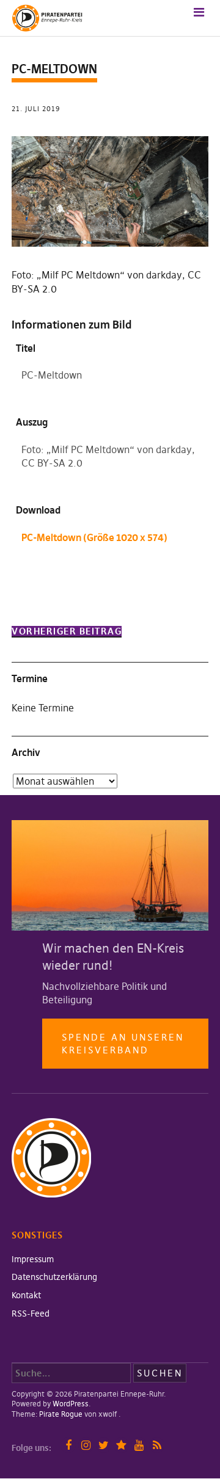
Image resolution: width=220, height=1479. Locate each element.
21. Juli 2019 (36, 108)
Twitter (103, 1445)
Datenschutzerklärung (54, 1276)
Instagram (86, 1445)
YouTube (139, 1445)
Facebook (68, 1445)
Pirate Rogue (60, 1414)
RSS (156, 1445)
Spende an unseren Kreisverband (123, 1043)
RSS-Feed (31, 1313)
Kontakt (26, 1295)
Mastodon (121, 1445)
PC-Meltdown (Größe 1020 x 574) (94, 537)
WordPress (71, 1403)
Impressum (33, 1259)
